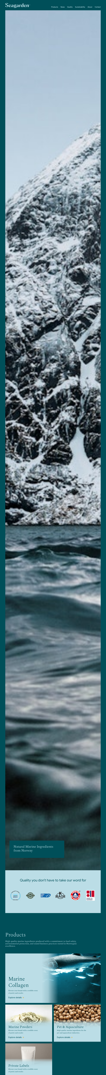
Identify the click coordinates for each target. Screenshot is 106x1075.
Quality (70, 7)
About (90, 7)
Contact (98, 7)
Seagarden (17, 5)
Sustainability (80, 7)
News (63, 7)
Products (54, 7)
